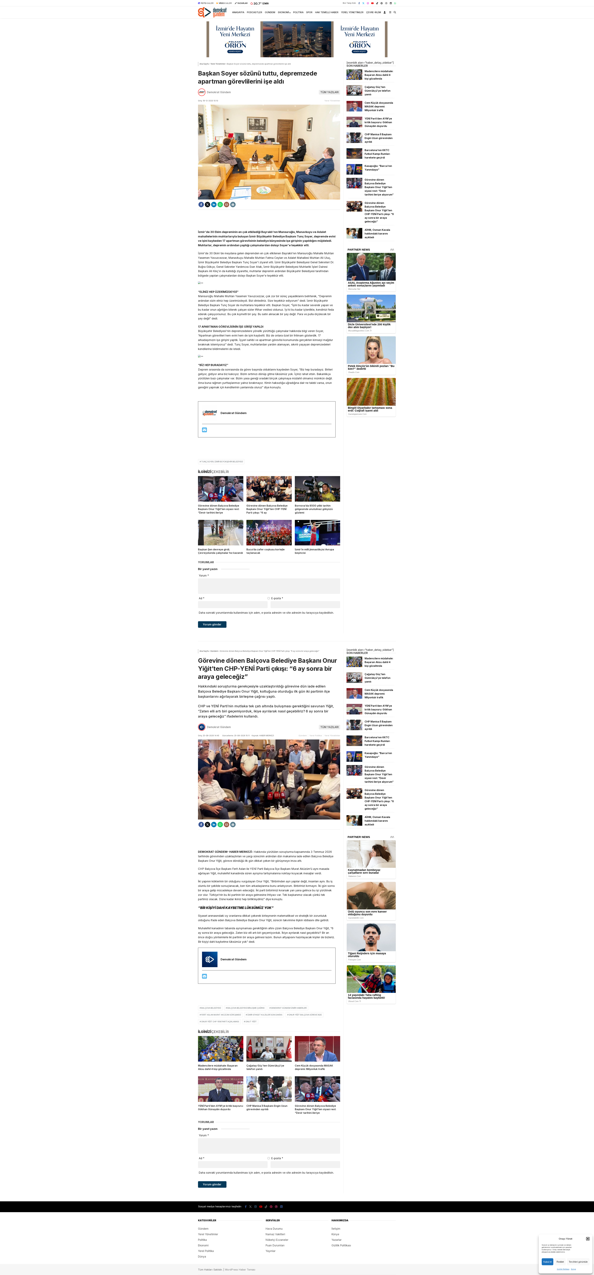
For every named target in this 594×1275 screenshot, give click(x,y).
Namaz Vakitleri (275, 1234)
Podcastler (254, 12)
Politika (298, 12)
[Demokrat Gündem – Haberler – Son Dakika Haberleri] (212, 16)
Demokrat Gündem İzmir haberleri (289, 1008)
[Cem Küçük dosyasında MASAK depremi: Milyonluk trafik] (354, 110)
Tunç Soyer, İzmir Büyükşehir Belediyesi (222, 461)
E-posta (277, 598)
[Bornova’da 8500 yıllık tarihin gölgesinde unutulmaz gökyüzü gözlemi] (317, 489)
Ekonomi (283, 12)
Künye (573, 1269)
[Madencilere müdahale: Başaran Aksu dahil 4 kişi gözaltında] (354, 78)
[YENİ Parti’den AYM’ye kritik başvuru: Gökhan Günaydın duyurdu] (354, 126)
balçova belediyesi (211, 1008)
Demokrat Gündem (219, 92)
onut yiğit (251, 1021)
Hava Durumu (274, 1228)
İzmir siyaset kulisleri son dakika (264, 1015)
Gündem (270, 12)
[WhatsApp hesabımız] (395, 3)
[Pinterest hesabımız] (382, 3)
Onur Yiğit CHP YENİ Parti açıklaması (220, 1021)
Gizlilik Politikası (563, 1269)
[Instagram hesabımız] (368, 3)
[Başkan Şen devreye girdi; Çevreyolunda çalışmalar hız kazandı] (220, 532)
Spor (309, 12)
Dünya (202, 1256)
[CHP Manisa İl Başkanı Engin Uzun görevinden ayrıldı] (354, 142)
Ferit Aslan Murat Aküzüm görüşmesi (221, 1015)
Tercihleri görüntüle (578, 1261)
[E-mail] (204, 431)
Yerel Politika (315, 735)
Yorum (204, 575)
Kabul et (547, 1261)
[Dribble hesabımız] (386, 3)
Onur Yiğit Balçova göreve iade (305, 1015)
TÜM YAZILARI (329, 92)
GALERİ (207, 3)
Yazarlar (336, 1239)
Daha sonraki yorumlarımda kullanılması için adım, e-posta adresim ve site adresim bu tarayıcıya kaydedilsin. (266, 612)
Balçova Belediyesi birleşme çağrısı (246, 1008)
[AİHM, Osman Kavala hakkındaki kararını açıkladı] (354, 237)
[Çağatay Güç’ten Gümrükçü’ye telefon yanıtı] (354, 94)
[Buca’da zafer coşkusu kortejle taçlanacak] (269, 532)
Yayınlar (270, 1251)
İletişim (335, 1228)
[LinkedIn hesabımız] (391, 3)
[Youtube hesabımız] (372, 3)
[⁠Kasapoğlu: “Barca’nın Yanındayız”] (354, 173)
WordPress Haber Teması (240, 1269)
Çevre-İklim (373, 12)
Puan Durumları (275, 1245)
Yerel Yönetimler (352, 12)
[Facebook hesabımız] (359, 3)
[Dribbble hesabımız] (276, 1206)
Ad (201, 598)
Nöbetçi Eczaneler (277, 1239)
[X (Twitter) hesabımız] (363, 3)
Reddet (560, 1261)
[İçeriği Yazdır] (233, 204)
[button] (587, 1238)
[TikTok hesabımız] (377, 3)
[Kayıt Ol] (385, 12)
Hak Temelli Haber (326, 12)
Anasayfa (238, 12)
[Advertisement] (269, 220)
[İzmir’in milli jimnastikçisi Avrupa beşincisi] (317, 532)
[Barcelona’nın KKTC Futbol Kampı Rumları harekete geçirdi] (354, 157)
